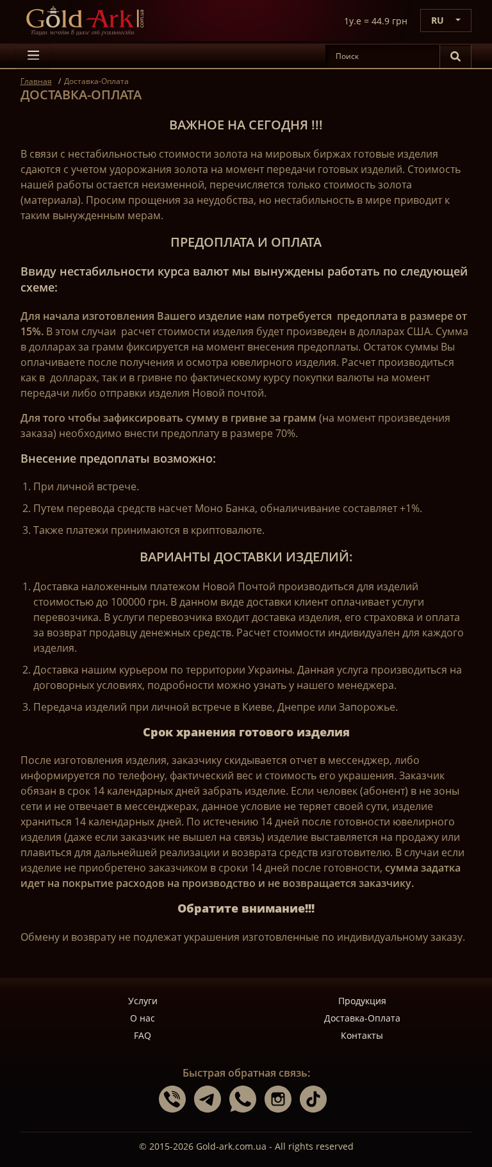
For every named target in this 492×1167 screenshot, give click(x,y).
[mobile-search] (455, 56)
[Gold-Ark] (85, 20)
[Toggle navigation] (33, 56)
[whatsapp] (247, 1098)
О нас (142, 1018)
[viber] (176, 1098)
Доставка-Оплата (362, 1018)
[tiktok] (316, 1098)
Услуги (143, 1001)
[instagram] (282, 1098)
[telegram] (211, 1098)
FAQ (142, 1035)
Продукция (362, 1001)
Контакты (362, 1035)
